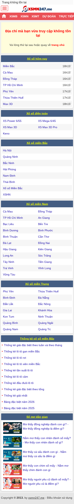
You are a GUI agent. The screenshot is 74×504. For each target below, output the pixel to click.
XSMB (13, 16)
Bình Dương (10, 230)
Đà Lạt (7, 243)
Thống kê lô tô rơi (15, 357)
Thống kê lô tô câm (16, 376)
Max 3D (8, 104)
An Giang (44, 217)
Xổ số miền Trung (37, 283)
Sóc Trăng (44, 255)
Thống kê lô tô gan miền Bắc (22, 351)
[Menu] (4, 8)
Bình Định (9, 297)
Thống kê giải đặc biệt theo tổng (24, 389)
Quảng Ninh (10, 156)
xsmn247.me (36, 497)
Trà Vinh (8, 268)
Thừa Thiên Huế (13, 97)
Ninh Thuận (45, 316)
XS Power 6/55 (12, 120)
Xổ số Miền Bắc (12, 188)
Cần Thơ (43, 236)
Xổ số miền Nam (37, 204)
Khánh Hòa (45, 310)
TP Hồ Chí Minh (13, 85)
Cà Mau (8, 72)
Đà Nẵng (43, 297)
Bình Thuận (10, 236)
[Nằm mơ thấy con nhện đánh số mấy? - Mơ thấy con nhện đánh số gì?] (13, 442)
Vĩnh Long (44, 268)
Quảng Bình (10, 322)
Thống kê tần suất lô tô (18, 370)
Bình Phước (45, 230)
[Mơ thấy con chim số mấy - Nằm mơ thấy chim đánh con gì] (13, 469)
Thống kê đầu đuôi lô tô (19, 382)
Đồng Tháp (10, 78)
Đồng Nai (44, 243)
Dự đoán (49, 16)
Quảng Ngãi (45, 322)
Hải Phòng (9, 169)
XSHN (6, 194)
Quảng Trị (44, 329)
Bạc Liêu (8, 224)
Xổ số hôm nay (37, 58)
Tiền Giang (45, 261)
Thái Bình (9, 181)
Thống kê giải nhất (15, 395)
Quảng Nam (10, 329)
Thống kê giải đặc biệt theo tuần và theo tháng (33, 345)
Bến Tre (43, 224)
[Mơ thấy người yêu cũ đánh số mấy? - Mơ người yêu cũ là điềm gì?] (13, 483)
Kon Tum (8, 316)
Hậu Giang (9, 249)
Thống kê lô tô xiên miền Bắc (22, 364)
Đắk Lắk (8, 304)
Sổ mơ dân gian (37, 416)
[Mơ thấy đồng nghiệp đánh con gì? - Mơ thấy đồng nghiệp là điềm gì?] (13, 428)
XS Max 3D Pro (47, 127)
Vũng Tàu (9, 274)
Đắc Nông (44, 304)
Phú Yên (8, 91)
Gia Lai (7, 310)
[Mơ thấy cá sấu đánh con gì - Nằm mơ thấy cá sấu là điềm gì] (13, 455)
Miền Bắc (9, 66)
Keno (6, 133)
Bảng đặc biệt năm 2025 (19, 408)
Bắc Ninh (8, 163)
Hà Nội (7, 150)
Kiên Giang (45, 249)
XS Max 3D (10, 127)
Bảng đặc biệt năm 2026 (19, 401)
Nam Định (9, 175)
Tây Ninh (8, 261)
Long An (8, 255)
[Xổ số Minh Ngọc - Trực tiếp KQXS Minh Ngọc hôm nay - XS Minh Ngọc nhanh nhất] (37, 9)
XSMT (35, 16)
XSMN (24, 16)
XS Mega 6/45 (47, 120)
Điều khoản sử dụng (59, 497)
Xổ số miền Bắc (37, 143)
